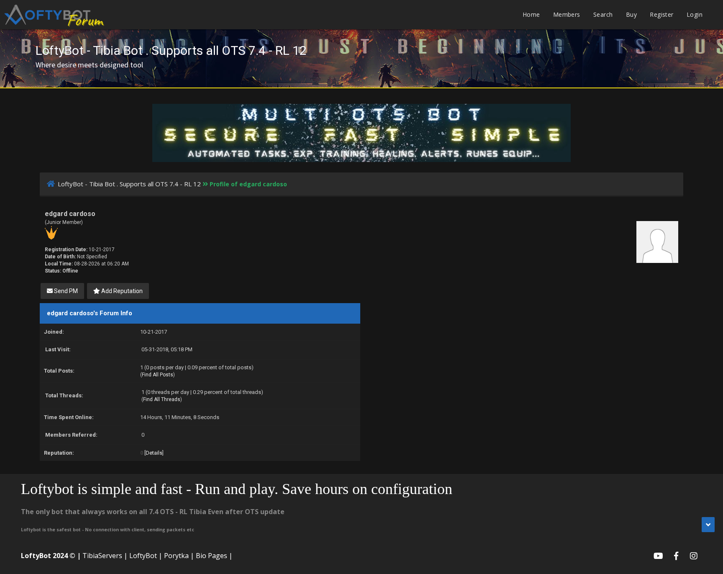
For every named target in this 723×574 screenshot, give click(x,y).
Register (661, 14)
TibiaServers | (105, 555)
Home (531, 14)
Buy (631, 14)
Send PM (65, 291)
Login (694, 14)
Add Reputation (121, 291)
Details (154, 453)
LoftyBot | (145, 555)
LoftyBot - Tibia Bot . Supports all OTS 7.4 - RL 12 (129, 184)
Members (566, 14)
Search (603, 14)
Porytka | (179, 555)
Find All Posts (157, 375)
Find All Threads (161, 399)
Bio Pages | (214, 555)
